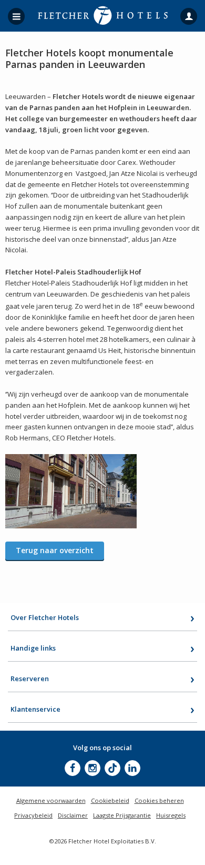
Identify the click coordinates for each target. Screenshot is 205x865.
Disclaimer (73, 815)
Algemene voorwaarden (51, 800)
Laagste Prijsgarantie (122, 815)
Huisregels (171, 815)
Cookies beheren (159, 800)
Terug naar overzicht (55, 550)
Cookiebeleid (110, 800)
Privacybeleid (33, 815)
